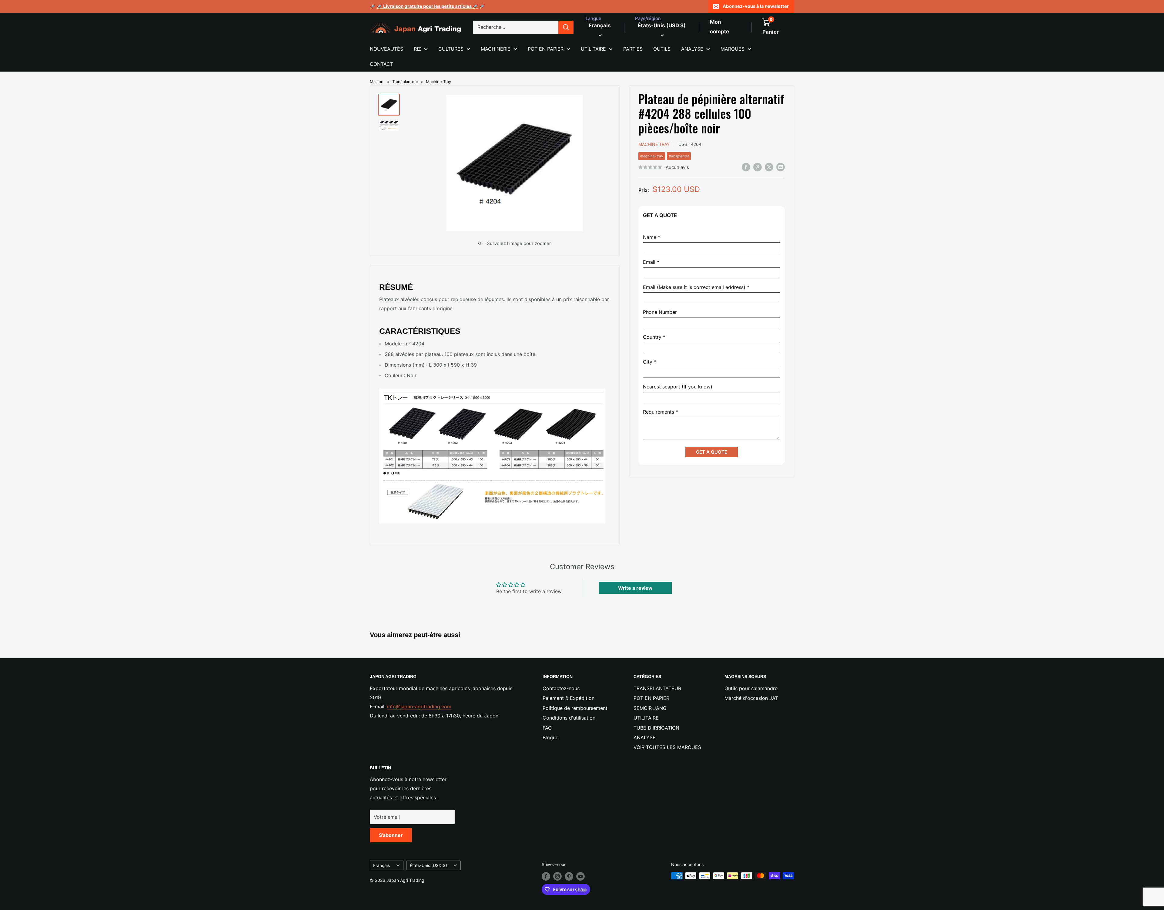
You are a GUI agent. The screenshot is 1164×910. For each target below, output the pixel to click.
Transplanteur (405, 81)
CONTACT (381, 64)
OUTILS (662, 49)
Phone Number (660, 312)
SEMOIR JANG (650, 708)
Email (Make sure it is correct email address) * (696, 287)
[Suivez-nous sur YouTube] (580, 876)
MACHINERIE (495, 49)
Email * (651, 262)
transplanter (679, 156)
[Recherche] (566, 27)
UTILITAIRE (593, 49)
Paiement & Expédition (568, 698)
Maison (376, 81)
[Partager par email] (780, 166)
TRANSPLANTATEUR (657, 688)
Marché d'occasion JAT (751, 698)
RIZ (417, 49)
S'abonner (391, 835)
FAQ (547, 728)
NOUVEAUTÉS (386, 49)
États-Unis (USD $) (428, 865)
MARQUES (732, 49)
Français (381, 865)
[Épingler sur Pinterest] (757, 166)
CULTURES (450, 49)
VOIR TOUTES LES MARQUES (667, 747)
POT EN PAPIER (546, 49)
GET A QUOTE (711, 452)
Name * (651, 237)
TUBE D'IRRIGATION (656, 728)
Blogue (550, 737)
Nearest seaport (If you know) (677, 387)
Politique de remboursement (575, 708)
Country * (654, 337)
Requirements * (660, 412)
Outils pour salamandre (751, 688)
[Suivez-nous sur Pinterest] (569, 876)
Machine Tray (438, 81)
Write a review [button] (635, 588)
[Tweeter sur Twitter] (769, 166)
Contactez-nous (561, 688)
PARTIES (633, 49)
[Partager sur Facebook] (746, 166)
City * (649, 362)
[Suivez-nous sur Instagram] (557, 876)
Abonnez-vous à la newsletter (756, 6)
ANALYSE (692, 49)
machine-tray (651, 156)
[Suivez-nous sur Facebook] (546, 876)
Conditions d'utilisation (569, 718)
